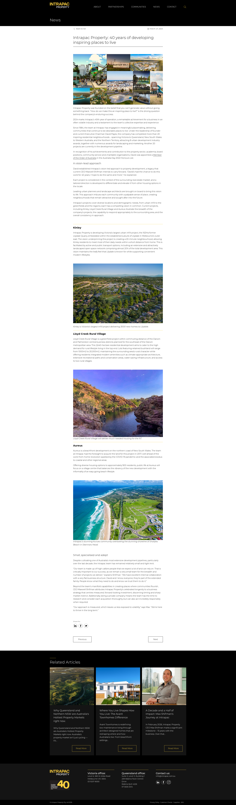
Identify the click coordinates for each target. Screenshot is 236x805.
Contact (171, 7)
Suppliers (176, 802)
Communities (138, 7)
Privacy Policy (154, 802)
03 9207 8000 (93, 781)
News (156, 7)
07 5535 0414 (127, 787)
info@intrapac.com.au (165, 776)
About (97, 7)
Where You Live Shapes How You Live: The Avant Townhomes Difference (117, 714)
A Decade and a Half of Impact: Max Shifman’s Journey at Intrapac (160, 714)
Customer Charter (166, 802)
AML (182, 802)
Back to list (81, 29)
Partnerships (116, 7)
